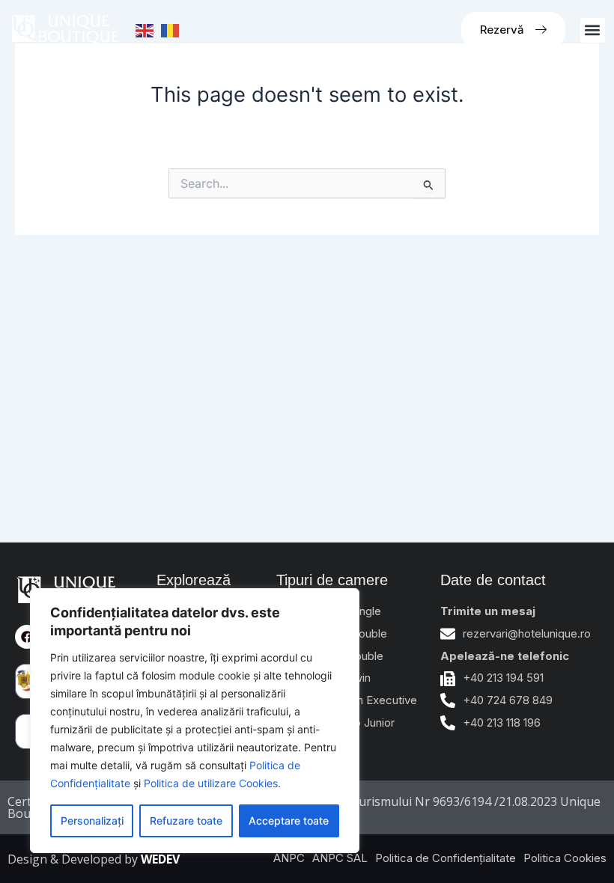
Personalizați (92, 820)
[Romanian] (170, 30)
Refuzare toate (186, 820)
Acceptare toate (289, 820)
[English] (145, 30)
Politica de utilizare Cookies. (212, 783)
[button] (592, 30)
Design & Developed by (93, 859)
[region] (194, 720)
